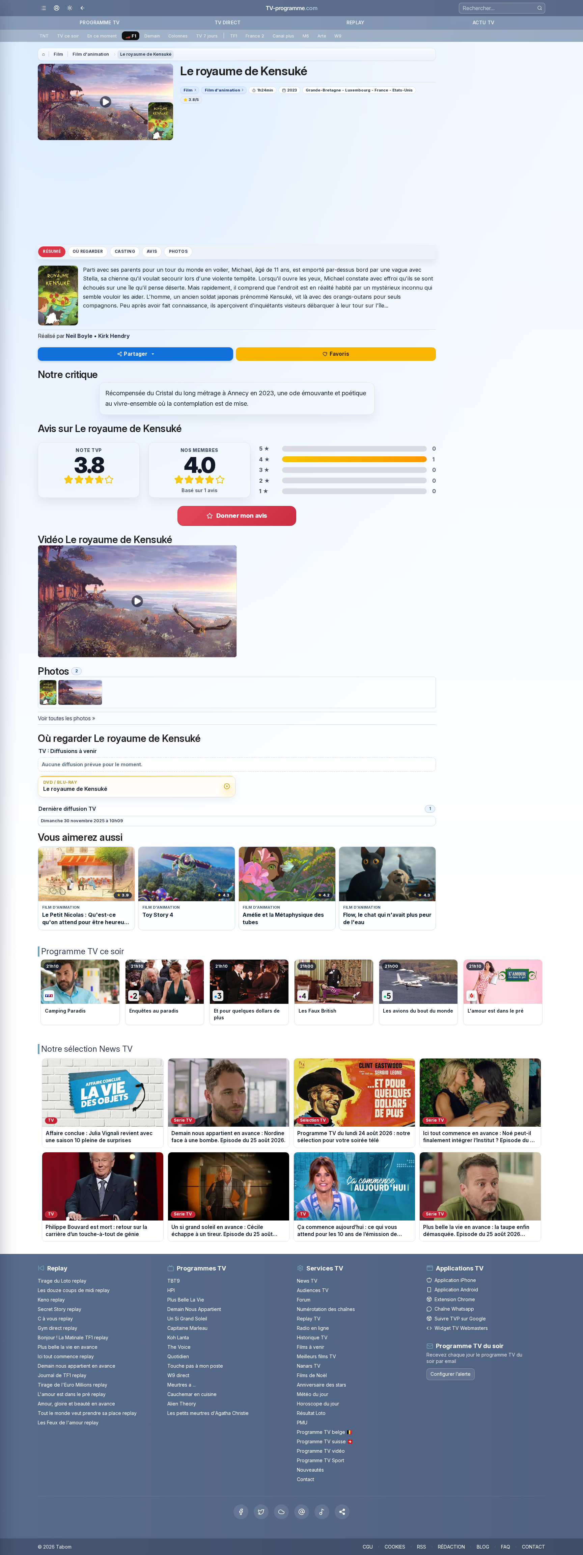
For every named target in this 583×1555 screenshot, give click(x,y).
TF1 (233, 35)
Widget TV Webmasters (461, 1328)
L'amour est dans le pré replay (72, 1394)
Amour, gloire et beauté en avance (76, 1403)
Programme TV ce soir (82, 951)
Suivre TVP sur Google (460, 1318)
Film (58, 54)
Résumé (51, 251)
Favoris (339, 354)
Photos (178, 251)
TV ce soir (68, 35)
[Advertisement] (237, 192)
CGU (368, 1547)
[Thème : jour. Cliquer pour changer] (69, 8)
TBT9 (173, 1281)
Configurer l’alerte (451, 1374)
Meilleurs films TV (316, 1356)
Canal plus (283, 35)
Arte (321, 35)
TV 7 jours (207, 35)
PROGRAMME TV (99, 22)
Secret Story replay (59, 1309)
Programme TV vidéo (321, 1451)
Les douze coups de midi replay (74, 1290)
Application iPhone (455, 1280)
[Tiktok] (321, 1511)
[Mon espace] (56, 8)
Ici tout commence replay (66, 1356)
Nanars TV (309, 1366)
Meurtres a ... (181, 1385)
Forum (303, 1300)
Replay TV (309, 1318)
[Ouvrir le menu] (43, 8)
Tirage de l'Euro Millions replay (72, 1385)
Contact (305, 1479)
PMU (302, 1422)
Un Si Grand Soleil (187, 1318)
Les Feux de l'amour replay (68, 1422)
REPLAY (355, 22)
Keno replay (51, 1300)
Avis (152, 251)
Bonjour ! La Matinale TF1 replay (73, 1337)
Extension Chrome (455, 1299)
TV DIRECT (228, 22)
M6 (306, 35)
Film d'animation (91, 54)
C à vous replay (55, 1318)
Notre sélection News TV (87, 1049)
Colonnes (178, 35)
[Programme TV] (43, 54)
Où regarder (88, 251)
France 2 (255, 35)
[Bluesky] (281, 1511)
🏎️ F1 (130, 35)
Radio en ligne (313, 1328)
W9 (337, 35)
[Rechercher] (539, 7)
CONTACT (533, 1547)
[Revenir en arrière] (82, 8)
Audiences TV (313, 1290)
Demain (152, 35)
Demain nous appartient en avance (76, 1366)
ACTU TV (483, 22)
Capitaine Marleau (187, 1328)
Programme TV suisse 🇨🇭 (325, 1441)
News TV (307, 1281)
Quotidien (178, 1356)
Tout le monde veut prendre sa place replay (87, 1413)
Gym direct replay (57, 1328)
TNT (44, 35)
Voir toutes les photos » (66, 718)
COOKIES (395, 1547)
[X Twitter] (261, 1511)
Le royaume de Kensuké (145, 54)
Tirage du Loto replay (62, 1281)
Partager (135, 354)
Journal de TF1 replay (62, 1375)
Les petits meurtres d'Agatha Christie (208, 1413)
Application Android (456, 1289)
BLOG (483, 1547)
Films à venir (310, 1347)
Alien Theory (181, 1403)
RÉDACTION (451, 1547)
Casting (125, 251)
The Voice (179, 1347)
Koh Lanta (178, 1337)
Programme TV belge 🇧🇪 (324, 1432)
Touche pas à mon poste (195, 1366)
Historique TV (312, 1337)
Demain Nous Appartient (194, 1309)
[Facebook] (240, 1511)
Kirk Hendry (114, 335)
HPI (171, 1290)
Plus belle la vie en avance (68, 1347)
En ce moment (102, 35)
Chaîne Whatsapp (454, 1309)
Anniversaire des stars (321, 1385)
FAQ (505, 1547)
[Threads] (301, 1511)
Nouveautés (310, 1470)
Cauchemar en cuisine (192, 1394)
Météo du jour (312, 1394)
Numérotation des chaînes (326, 1309)
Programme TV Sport (320, 1460)
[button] (342, 1511)
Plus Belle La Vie (185, 1300)
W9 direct (178, 1375)
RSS (421, 1547)
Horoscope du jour (318, 1403)
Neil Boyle (79, 335)
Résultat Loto (311, 1413)
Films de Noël (312, 1375)
